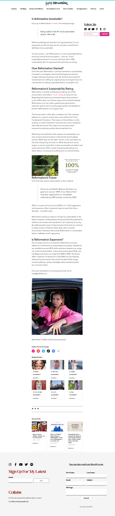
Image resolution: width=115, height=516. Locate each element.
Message (69, 488)
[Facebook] (53, 351)
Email (11, 477)
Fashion (14, 9)
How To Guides (68, 9)
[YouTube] (38, 351)
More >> (38, 398)
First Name (70, 473)
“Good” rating (57, 94)
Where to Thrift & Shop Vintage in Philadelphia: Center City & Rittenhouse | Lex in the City (56, 437)
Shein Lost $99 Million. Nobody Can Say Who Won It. (39, 435)
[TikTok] (48, 351)
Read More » (36, 443)
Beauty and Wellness (36, 9)
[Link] (58, 351)
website (55, 23)
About (102, 9)
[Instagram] (33, 351)
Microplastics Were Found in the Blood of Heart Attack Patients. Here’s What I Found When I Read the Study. (74, 438)
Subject (89, 480)
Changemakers (81, 9)
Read (34, 398)
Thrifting (23, 9)
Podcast (93, 9)
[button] (33, 409)
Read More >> (36, 378)
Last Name (91, 473)
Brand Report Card (53, 9)
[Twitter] (43, 351)
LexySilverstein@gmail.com (18, 501)
